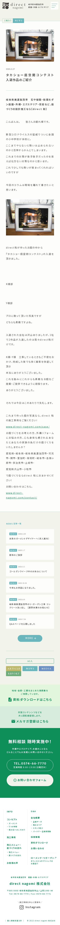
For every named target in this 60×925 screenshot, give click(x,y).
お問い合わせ (37, 848)
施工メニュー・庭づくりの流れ (14, 846)
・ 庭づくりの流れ (14, 855)
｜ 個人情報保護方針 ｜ (14, 920)
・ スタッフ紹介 (37, 828)
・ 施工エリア (36, 825)
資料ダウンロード (39, 842)
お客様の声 (12, 862)
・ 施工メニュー (13, 852)
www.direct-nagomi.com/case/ (28, 426)
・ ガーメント (12, 823)
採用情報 (35, 836)
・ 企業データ (36, 821)
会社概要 (35, 817)
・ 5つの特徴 (12, 826)
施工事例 (11, 837)
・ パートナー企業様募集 (41, 831)
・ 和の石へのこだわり (16, 829)
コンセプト (12, 819)
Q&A (33, 811)
